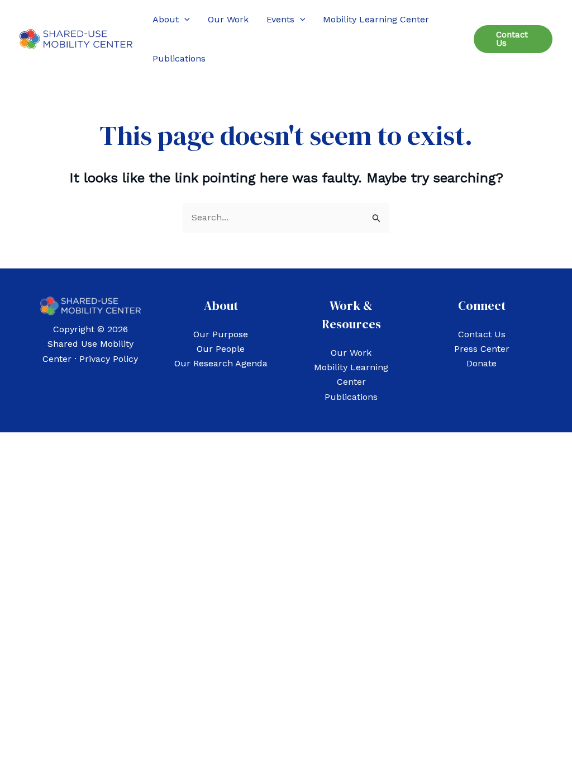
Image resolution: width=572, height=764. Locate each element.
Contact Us (482, 334)
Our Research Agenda (221, 363)
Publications (351, 397)
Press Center (481, 348)
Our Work (351, 352)
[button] (184, 19)
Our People (221, 348)
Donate (481, 363)
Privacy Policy (108, 358)
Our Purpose (220, 334)
